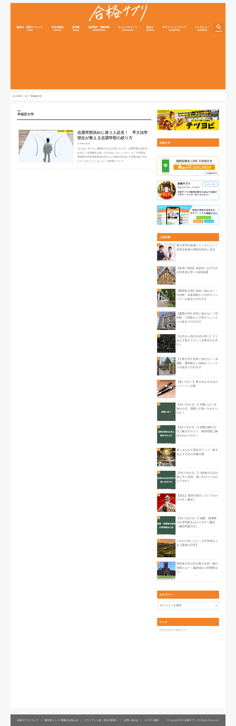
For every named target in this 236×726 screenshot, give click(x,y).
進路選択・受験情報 (99, 28)
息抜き (150, 28)
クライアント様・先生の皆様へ (101, 720)
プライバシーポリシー (173, 630)
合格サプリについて (28, 720)
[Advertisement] (118, 61)
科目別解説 (58, 28)
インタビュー (202, 28)
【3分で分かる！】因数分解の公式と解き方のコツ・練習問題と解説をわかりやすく (197, 431)
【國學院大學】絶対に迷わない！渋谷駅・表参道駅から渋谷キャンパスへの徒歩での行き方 (197, 294)
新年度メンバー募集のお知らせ (61, 720)
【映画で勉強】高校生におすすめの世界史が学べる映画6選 (197, 270)
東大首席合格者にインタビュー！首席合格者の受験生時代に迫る (197, 247)
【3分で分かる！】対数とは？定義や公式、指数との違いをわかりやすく (197, 408)
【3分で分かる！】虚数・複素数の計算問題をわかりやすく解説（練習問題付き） (196, 522)
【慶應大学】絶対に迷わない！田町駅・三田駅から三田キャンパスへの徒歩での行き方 (197, 317)
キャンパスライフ (127, 28)
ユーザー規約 (151, 720)
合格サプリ (190, 720)
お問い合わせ (131, 720)
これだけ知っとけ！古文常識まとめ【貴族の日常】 (197, 542)
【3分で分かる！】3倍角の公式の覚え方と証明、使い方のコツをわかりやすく (197, 476)
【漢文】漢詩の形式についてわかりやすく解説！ (197, 497)
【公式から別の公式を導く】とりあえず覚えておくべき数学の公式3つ (197, 340)
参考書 (75, 28)
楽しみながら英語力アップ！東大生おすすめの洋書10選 (197, 451)
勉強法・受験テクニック (30, 28)
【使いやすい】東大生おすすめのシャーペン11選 (197, 383)
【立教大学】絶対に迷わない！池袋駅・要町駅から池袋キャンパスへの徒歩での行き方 (197, 363)
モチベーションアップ (174, 28)
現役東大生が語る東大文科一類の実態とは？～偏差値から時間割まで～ (197, 567)
